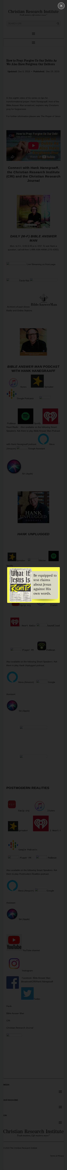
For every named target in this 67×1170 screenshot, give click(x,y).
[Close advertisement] (61, 5)
